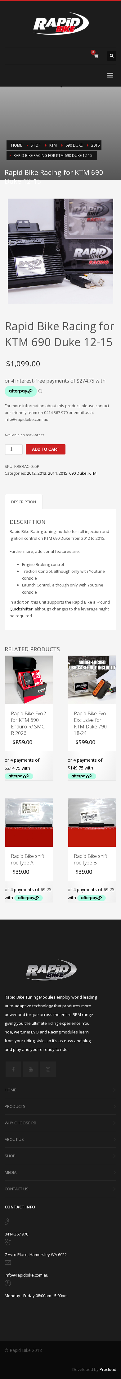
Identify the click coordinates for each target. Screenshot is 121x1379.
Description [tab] (23, 502)
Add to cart (45, 449)
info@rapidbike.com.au (26, 1275)
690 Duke (78, 473)
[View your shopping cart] (96, 56)
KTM (92, 473)
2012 (31, 473)
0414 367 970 (16, 1234)
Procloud (108, 1369)
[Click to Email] (8, 1264)
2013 (42, 473)
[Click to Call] (7, 1223)
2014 (52, 473)
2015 (63, 473)
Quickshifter (21, 609)
